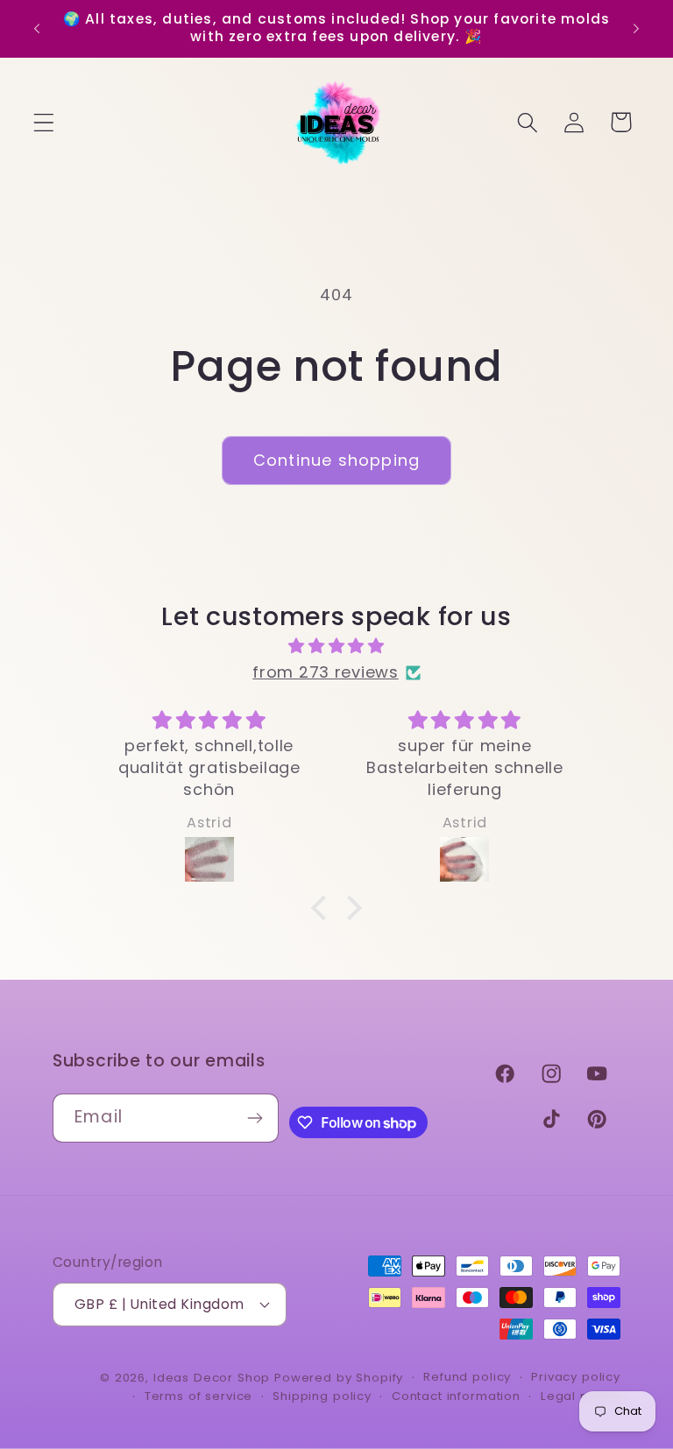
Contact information (456, 1396)
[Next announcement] (636, 28)
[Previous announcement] (37, 28)
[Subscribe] (254, 1118)
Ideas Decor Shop (211, 1377)
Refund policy (467, 1376)
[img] (336, 646)
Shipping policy (322, 1396)
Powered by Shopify (338, 1377)
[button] (44, 122)
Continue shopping (336, 460)
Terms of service (198, 1396)
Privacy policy (575, 1376)
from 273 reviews (325, 672)
